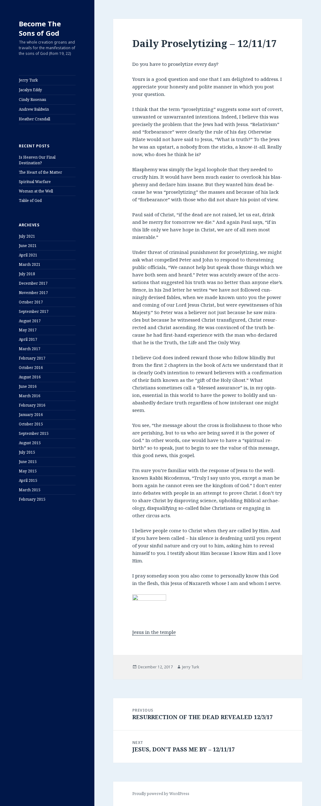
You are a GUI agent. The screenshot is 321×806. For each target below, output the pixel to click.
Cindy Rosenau (32, 99)
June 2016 (28, 386)
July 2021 (27, 236)
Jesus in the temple (154, 632)
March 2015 (29, 490)
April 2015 (28, 480)
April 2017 (28, 339)
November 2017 (33, 292)
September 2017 (34, 311)
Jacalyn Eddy (30, 89)
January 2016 (31, 414)
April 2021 (28, 255)
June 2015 (28, 461)
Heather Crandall (34, 119)
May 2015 (28, 471)
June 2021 (28, 245)
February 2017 (32, 358)
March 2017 (29, 348)
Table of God (30, 200)
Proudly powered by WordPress (160, 793)
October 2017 (31, 302)
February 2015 (32, 499)
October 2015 (31, 424)
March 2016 (29, 395)
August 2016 (30, 377)
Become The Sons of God (40, 28)
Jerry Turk (28, 80)
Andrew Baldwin (34, 109)
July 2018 (27, 274)
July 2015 (27, 452)
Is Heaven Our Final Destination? (37, 160)
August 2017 (30, 321)
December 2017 (33, 283)
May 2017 (28, 330)
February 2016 (32, 405)
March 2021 (29, 264)
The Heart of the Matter (40, 172)
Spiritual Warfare (35, 181)
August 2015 (30, 442)
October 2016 (31, 367)
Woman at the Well (36, 191)
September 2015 (34, 433)
